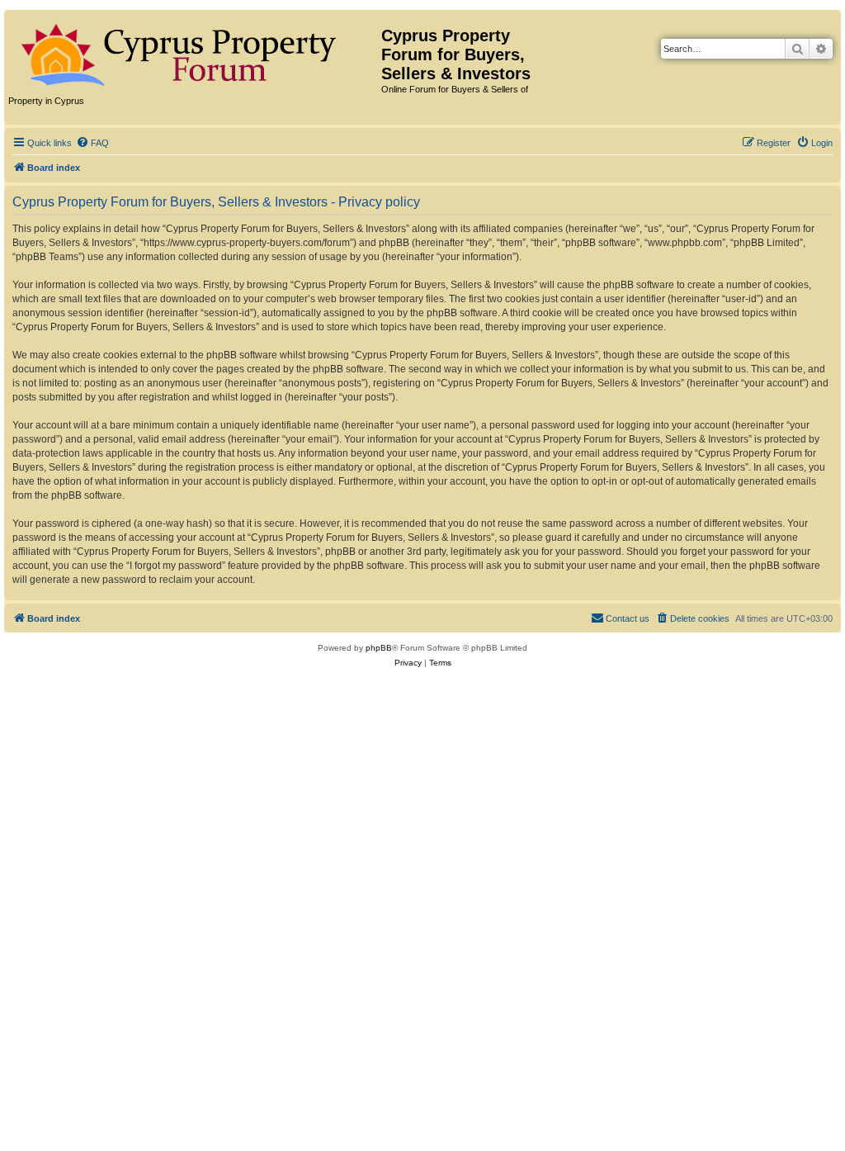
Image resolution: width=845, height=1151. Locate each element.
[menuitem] (92, 143)
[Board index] (194, 52)
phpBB (379, 647)
